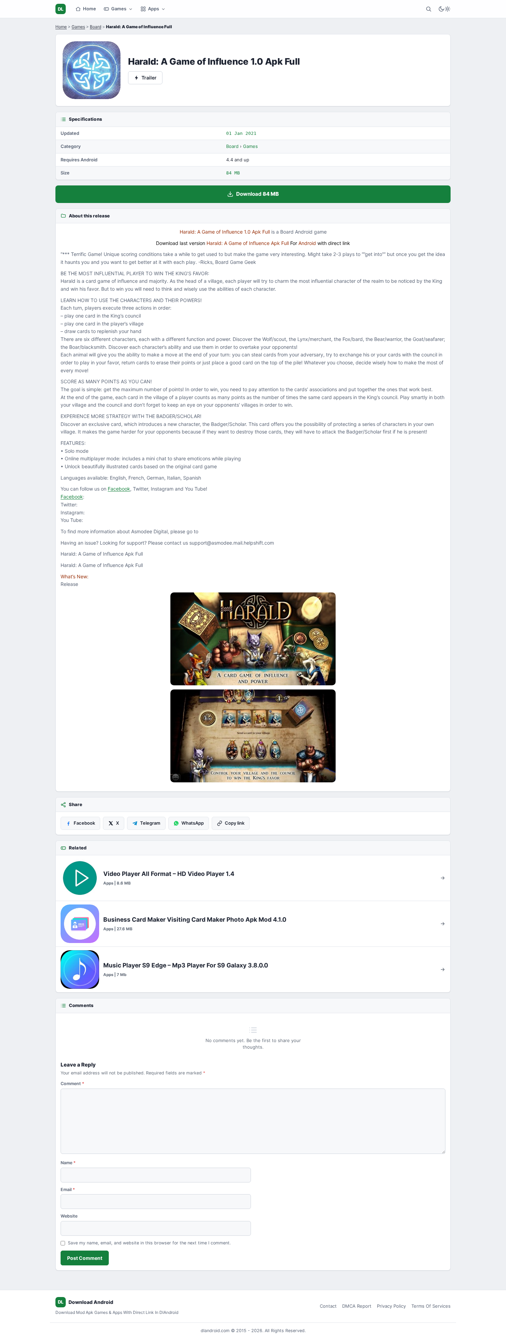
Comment (72, 1083)
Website (69, 1216)
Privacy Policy (391, 1306)
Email (68, 1189)
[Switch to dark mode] (444, 9)
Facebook (119, 489)
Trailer (149, 78)
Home (89, 8)
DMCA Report (356, 1306)
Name (68, 1162)
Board (95, 26)
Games (118, 8)
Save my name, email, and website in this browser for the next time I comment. (149, 1242)
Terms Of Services (431, 1306)
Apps (153, 8)
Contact (328, 1306)
